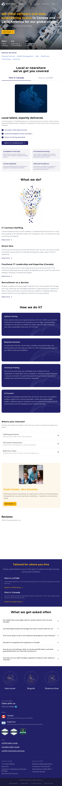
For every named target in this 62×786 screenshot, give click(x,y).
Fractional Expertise (38, 771)
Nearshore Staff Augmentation (42, 764)
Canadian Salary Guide (10, 747)
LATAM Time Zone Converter (13, 751)
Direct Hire (5, 766)
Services (37, 4)
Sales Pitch (24, 783)
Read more (6, 240)
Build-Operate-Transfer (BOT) (42, 769)
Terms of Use (48, 783)
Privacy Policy (36, 783)
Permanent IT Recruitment (41, 766)
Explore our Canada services (13, 143)
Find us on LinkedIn (8, 706)
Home (21, 4)
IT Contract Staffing (8, 764)
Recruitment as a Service (10, 773)
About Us (29, 4)
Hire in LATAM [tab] (46, 78)
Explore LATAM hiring (12, 587)
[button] (31, 704)
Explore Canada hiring (12, 602)
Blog (53, 4)
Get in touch (7, 32)
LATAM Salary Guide (10, 743)
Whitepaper (13, 783)
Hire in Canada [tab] (16, 78)
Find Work (45, 4)
